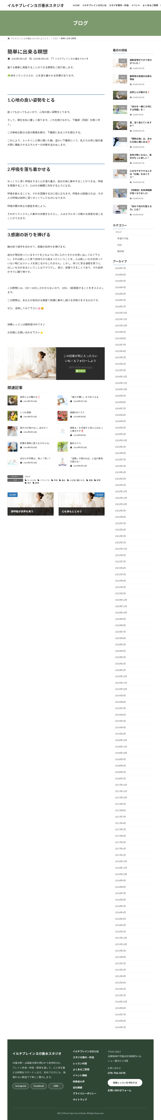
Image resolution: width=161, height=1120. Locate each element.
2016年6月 (120, 899)
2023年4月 (120, 472)
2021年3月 (120, 587)
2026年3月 (120, 293)
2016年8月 (120, 887)
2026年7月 (120, 268)
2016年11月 (121, 867)
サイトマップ (80, 1099)
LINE (56, 1085)
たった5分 (31, 480)
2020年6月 (120, 638)
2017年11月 (121, 791)
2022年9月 (120, 510)
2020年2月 (120, 663)
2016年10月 (121, 874)
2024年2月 (120, 434)
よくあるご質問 (81, 1069)
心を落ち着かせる (77, 480)
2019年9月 (120, 695)
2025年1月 (120, 370)
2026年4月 (120, 287)
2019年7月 (120, 708)
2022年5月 (120, 536)
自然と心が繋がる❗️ (30, 397)
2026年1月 (120, 306)
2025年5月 (120, 357)
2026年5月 (120, 281)
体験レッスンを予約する (125, 1082)
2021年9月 (120, 555)
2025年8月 (120, 338)
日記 (119, 245)
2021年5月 (120, 574)
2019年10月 (121, 689)
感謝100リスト (77, 412)
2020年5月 (120, 644)
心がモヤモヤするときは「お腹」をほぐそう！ (141, 174)
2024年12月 (121, 376)
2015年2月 (120, 989)
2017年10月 (121, 797)
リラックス (45, 480)
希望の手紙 (122, 238)
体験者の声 (79, 1081)
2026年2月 (120, 300)
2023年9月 (120, 446)
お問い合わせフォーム (119, 1090)
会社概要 (77, 1087)
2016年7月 (120, 893)
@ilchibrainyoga (80, 367)
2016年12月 (121, 861)
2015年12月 (121, 937)
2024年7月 (120, 408)
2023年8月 (120, 453)
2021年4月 (120, 580)
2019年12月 (121, 676)
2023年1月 (120, 485)
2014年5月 (120, 1027)
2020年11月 (121, 606)
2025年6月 (120, 351)
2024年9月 (120, 395)
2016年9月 (120, 880)
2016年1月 (120, 931)
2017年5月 (120, 829)
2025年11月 (121, 319)
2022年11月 (121, 497)
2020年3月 (120, 657)
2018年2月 (120, 772)
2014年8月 (120, 1008)
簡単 (37, 483)
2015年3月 (120, 982)
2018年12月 (121, 740)
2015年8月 (120, 957)
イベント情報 (80, 1075)
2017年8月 (120, 810)
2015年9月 (120, 950)
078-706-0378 (116, 1073)
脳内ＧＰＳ (75, 443)
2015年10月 (121, 944)
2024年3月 (120, 427)
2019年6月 (120, 714)
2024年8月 (120, 402)
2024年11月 (121, 383)
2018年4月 (120, 765)
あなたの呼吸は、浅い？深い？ (35, 458)
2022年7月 (120, 523)
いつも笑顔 (25, 412)
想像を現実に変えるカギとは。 (35, 443)
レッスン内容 (80, 1063)
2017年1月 (120, 855)
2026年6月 (120, 274)
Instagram (20, 1085)
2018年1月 (120, 778)
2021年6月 (120, 568)
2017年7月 (120, 816)
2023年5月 (120, 466)
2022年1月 (120, 542)
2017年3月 (120, 842)
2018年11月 (121, 746)
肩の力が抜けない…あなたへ (34, 427)
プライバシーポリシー (84, 1093)
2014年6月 (120, 1020)
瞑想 (98, 480)
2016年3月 (120, 918)
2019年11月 (121, 682)
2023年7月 (120, 459)
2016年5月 (120, 906)
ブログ (27, 476)
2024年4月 (120, 421)
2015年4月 (120, 976)
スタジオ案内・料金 (83, 1057)
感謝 (91, 480)
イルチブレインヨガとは (86, 1051)
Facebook (39, 1085)
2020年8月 (120, 625)
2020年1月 (120, 670)
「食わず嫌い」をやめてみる (84, 397)
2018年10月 (121, 753)
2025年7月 (120, 344)
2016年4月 (120, 912)
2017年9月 (120, 804)
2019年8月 (120, 701)
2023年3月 (120, 478)
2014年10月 (121, 1001)
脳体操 (120, 251)
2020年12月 (121, 599)
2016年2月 (120, 925)
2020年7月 (120, 631)
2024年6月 (120, 415)
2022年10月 (121, 504)
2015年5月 (120, 969)
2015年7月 (120, 963)
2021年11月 (121, 548)
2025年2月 (120, 363)
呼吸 (56, 480)
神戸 (29, 483)
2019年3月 (120, 733)
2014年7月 (120, 1014)
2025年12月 (121, 312)
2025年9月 (120, 332)
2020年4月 (120, 651)
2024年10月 (121, 389)
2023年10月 (121, 440)
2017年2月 (120, 848)
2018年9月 (120, 759)
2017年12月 (121, 784)
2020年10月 (121, 612)
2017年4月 (120, 836)
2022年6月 (120, 529)
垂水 (63, 480)
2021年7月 (120, 561)
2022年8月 (120, 517)
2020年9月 (120, 619)
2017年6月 (120, 823)
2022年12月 (121, 491)
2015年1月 (120, 995)
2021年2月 (120, 593)
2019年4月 (120, 727)
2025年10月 (121, 325)
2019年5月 (120, 721)
